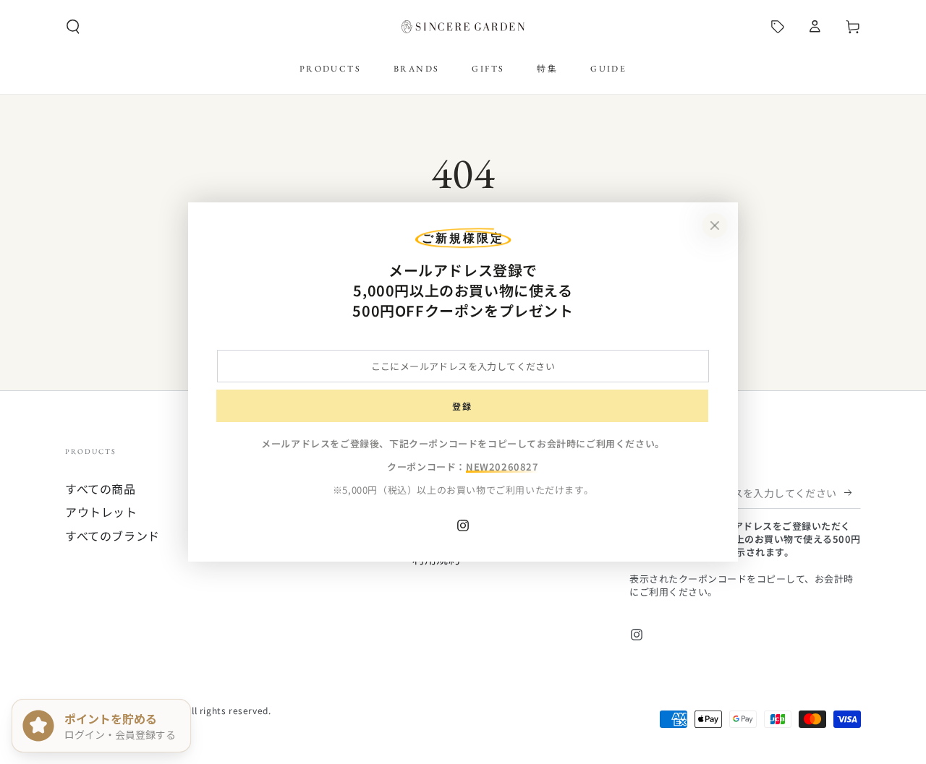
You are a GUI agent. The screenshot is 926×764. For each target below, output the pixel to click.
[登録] (852, 492)
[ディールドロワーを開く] (778, 27)
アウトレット (101, 511)
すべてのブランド (112, 535)
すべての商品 (100, 488)
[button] (73, 27)
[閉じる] (715, 225)
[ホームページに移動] (463, 27)
